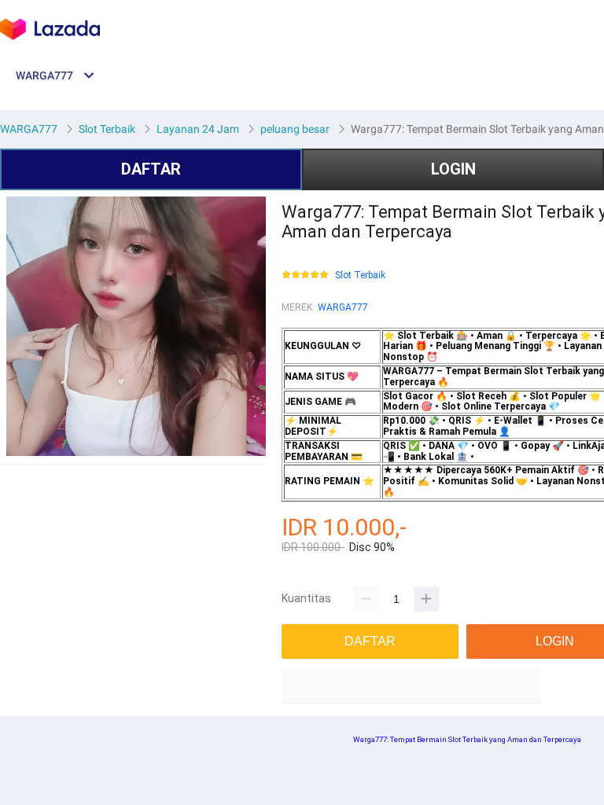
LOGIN (453, 169)
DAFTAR (151, 169)
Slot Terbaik (360, 275)
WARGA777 (343, 307)
